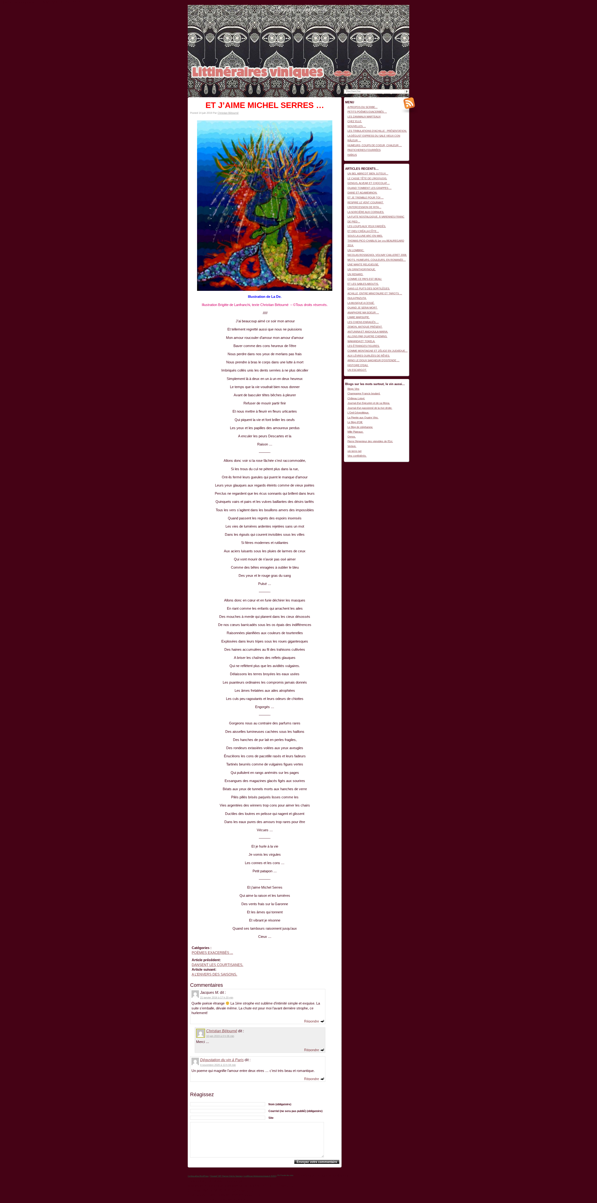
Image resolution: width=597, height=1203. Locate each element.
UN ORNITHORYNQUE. (361, 269)
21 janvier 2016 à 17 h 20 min (216, 997)
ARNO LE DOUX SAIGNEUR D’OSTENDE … (373, 360)
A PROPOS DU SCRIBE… (362, 107)
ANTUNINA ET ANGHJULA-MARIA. (367, 331)
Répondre (311, 1021)
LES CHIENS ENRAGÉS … (363, 322)
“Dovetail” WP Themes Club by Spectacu (226, 1176)
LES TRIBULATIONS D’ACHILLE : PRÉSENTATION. (377, 130)
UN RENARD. (355, 274)
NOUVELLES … (356, 126)
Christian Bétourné (228, 112)
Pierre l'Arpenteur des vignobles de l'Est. (370, 441)
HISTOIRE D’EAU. (357, 365)
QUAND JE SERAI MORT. (362, 307)
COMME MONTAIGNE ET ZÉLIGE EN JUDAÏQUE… (377, 350)
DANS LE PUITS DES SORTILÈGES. (368, 288)
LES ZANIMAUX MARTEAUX (364, 116)
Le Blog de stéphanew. (360, 427)
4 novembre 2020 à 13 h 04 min (218, 1065)
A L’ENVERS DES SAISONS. (214, 974)
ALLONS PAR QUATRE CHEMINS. (367, 336)
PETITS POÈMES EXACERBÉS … (367, 111)
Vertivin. (351, 446)
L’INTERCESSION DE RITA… (364, 207)
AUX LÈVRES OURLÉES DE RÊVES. (368, 355)
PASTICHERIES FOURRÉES (364, 150)
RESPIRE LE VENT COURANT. (365, 202)
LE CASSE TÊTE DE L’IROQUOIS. (367, 178)
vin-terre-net (354, 451)
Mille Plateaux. (355, 431)
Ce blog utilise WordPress (198, 1176)
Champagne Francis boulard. (363, 393)
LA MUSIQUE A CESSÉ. (361, 303)
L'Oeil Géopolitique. (358, 412)
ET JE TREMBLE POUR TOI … (365, 197)
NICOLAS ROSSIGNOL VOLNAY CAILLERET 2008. (377, 255)
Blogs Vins (353, 388)
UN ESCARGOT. (357, 370)
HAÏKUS (352, 154)
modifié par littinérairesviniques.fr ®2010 (259, 1176)
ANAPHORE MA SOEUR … (363, 312)
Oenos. (351, 436)
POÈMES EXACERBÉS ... (212, 953)
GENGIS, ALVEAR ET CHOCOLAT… (368, 183)
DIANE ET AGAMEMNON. (362, 192)
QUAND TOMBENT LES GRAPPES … (369, 188)
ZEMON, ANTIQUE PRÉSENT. (364, 326)
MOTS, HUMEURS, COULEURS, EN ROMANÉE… (376, 259)
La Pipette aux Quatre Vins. (362, 417)
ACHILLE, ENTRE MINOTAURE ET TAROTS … (374, 293)
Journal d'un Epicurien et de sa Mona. (368, 403)
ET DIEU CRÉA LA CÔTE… (363, 231)
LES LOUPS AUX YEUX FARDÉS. (366, 226)
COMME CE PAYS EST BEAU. (364, 279)
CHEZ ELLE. (354, 121)
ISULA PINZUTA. (357, 298)
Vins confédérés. (357, 455)
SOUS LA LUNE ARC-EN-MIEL (365, 235)
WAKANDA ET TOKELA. (361, 341)
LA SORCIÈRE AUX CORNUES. (365, 212)
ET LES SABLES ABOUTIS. (363, 283)
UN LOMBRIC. (355, 250)
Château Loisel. (356, 398)
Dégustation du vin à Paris (222, 1060)
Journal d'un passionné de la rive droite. (369, 408)
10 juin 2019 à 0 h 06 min (220, 1036)
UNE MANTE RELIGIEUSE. (363, 264)
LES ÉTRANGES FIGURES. (363, 345)
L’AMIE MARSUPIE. (358, 317)
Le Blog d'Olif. (355, 422)
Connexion (403, 7)
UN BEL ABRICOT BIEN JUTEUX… (367, 173)
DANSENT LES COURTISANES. (217, 965)
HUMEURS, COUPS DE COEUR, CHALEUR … (374, 145)
